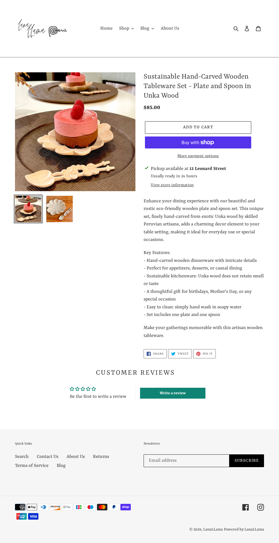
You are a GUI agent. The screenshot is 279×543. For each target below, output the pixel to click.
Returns (101, 456)
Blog (61, 465)
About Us (75, 456)
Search (22, 456)
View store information (172, 185)
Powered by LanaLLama (244, 529)
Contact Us (47, 456)
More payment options (198, 156)
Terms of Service (31, 465)
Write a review (173, 393)
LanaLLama (213, 529)
